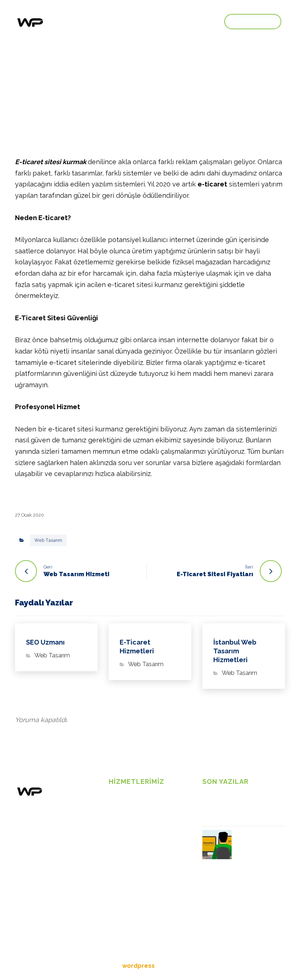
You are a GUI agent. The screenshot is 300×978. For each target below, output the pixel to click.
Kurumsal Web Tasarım (138, 852)
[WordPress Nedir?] (217, 844)
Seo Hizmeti (124, 863)
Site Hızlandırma (129, 829)
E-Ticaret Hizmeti (130, 818)
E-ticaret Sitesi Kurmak (236, 806)
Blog (115, 807)
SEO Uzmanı (124, 841)
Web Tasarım (48, 540)
